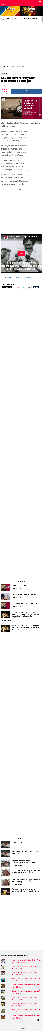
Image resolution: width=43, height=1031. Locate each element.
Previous (1, 14)
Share (3, 99)
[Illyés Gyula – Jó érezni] (5, 587)
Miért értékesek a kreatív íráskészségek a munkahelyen (24, 862)
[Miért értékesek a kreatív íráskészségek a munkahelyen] (5, 863)
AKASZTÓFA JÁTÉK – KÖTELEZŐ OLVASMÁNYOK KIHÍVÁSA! (8, 18)
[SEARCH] (40, 2)
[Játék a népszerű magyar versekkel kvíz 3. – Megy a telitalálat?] (5, 872)
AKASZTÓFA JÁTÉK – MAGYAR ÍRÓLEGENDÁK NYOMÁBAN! (30, 17)
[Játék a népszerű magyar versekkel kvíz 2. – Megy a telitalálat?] (5, 882)
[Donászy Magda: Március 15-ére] (5, 605)
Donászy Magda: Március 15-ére (24, 603)
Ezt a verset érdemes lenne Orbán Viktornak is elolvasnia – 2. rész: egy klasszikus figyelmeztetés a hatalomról (26, 615)
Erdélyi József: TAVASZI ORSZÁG (24, 594)
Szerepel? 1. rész (18, 842)
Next (42, 14)
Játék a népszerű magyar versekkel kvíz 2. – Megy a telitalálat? (26, 881)
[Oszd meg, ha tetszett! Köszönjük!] (26, 91)
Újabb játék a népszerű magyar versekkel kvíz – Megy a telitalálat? (25, 890)
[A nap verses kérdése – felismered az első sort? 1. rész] (5, 853)
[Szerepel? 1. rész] (5, 844)
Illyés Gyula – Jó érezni (21, 585)
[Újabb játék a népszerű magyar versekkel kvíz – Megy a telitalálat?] (5, 891)
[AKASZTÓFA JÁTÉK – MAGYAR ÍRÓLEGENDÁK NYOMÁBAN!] (30, 11)
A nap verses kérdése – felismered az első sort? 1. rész (26, 852)
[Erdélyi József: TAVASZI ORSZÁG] (5, 596)
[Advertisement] (21, 43)
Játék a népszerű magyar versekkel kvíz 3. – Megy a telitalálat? (26, 871)
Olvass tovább (17, 588)
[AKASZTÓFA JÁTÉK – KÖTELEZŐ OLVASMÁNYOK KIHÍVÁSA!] (10, 11)
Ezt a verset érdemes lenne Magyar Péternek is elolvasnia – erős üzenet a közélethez (26, 627)
